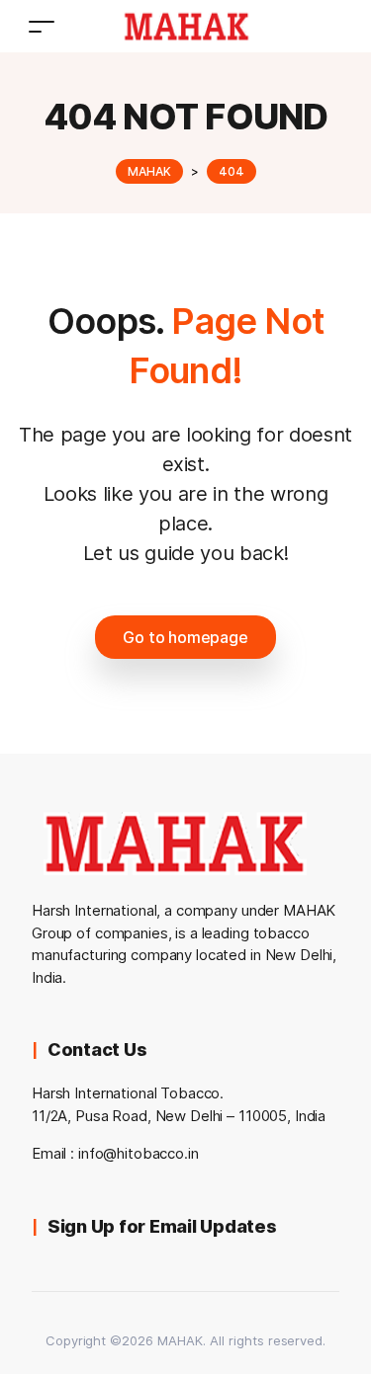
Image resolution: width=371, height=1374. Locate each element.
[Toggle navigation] (41, 26)
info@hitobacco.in (138, 1153)
